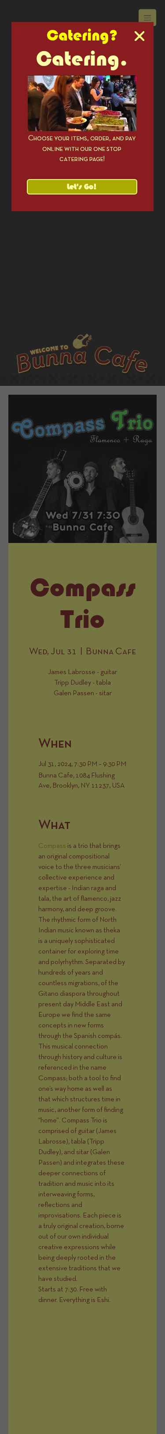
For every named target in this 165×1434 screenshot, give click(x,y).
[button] (139, 36)
